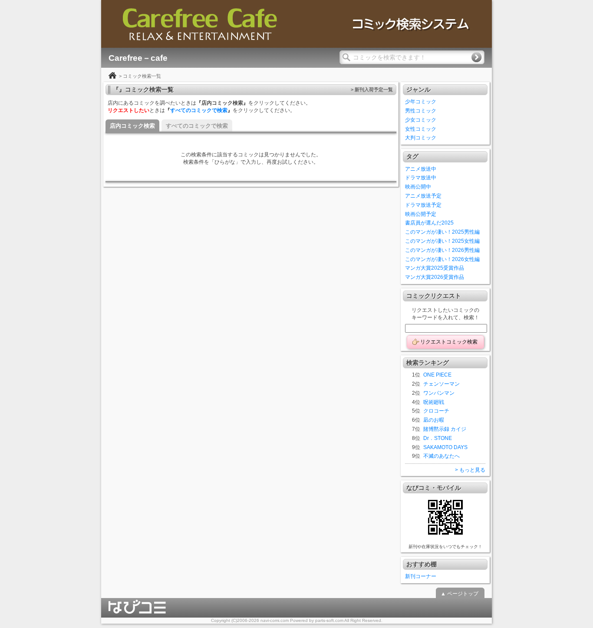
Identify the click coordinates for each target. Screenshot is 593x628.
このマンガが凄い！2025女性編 (442, 241)
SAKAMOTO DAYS (445, 447)
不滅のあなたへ (441, 456)
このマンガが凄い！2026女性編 (442, 259)
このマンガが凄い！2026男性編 (442, 250)
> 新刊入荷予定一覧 (372, 89)
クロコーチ (436, 411)
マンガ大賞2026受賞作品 (434, 277)
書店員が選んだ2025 (429, 223)
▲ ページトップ (459, 594)
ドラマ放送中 (420, 178)
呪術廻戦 (433, 402)
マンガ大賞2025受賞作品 (434, 268)
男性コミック (420, 111)
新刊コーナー (420, 576)
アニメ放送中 (420, 169)
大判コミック (420, 138)
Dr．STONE (437, 438)
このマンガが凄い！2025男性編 (442, 232)
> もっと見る (470, 470)
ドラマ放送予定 (423, 205)
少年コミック (420, 102)
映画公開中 (418, 187)
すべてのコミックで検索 (198, 110)
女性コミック (420, 129)
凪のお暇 (433, 420)
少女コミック (420, 120)
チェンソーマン (441, 384)
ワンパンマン (439, 393)
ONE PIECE (437, 375)
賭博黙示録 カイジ (444, 429)
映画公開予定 (420, 214)
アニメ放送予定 (423, 196)
